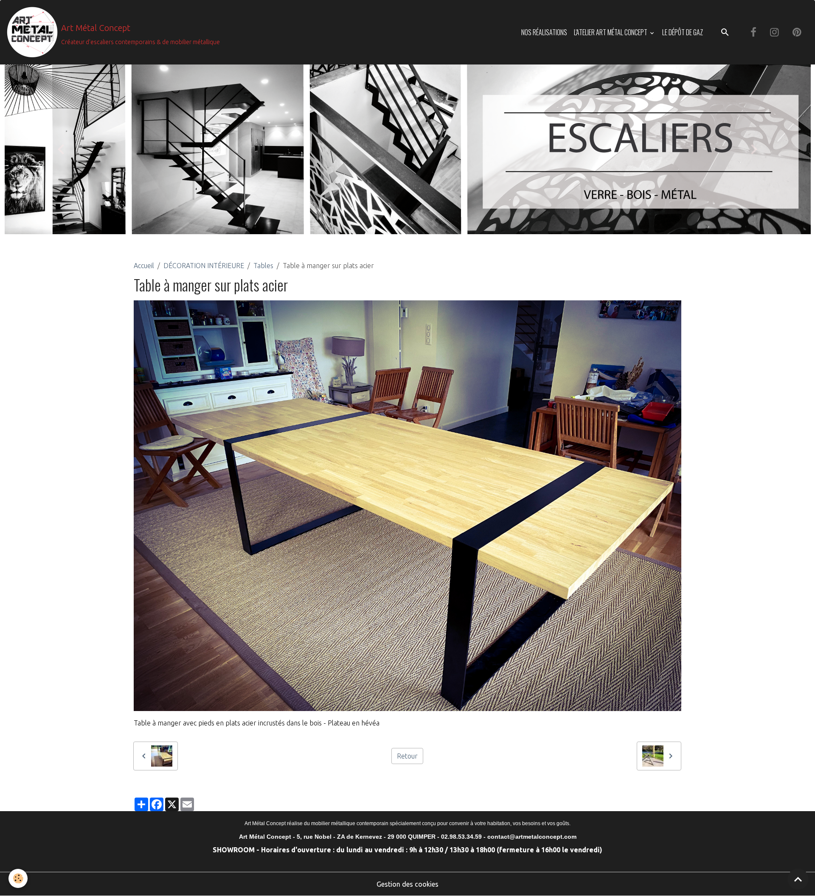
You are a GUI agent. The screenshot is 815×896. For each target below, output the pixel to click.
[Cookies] (18, 878)
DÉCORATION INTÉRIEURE (203, 265)
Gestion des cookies (407, 884)
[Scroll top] (798, 879)
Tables (263, 265)
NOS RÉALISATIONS (544, 32)
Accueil (144, 265)
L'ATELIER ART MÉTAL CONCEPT (611, 32)
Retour (407, 756)
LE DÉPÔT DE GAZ (682, 32)
